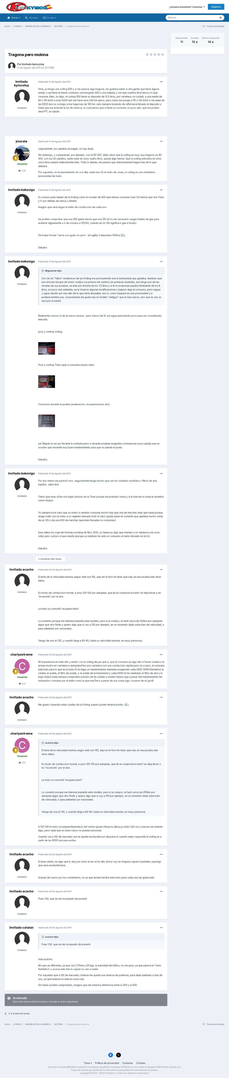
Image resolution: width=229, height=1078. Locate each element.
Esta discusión (205, 17)
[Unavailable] (46, 348)
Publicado (54, 81)
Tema (87, 1063)
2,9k (23, 170)
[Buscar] (220, 17)
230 (23, 683)
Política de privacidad (107, 1063)
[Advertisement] (86, 40)
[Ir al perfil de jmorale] (22, 153)
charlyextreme (21, 654)
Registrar (216, 6)
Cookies (140, 1063)
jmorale (21, 141)
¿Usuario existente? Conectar (186, 7)
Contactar (127, 1063)
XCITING (49, 67)
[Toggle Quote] (43, 270)
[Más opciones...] (161, 82)
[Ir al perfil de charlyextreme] (22, 666)
